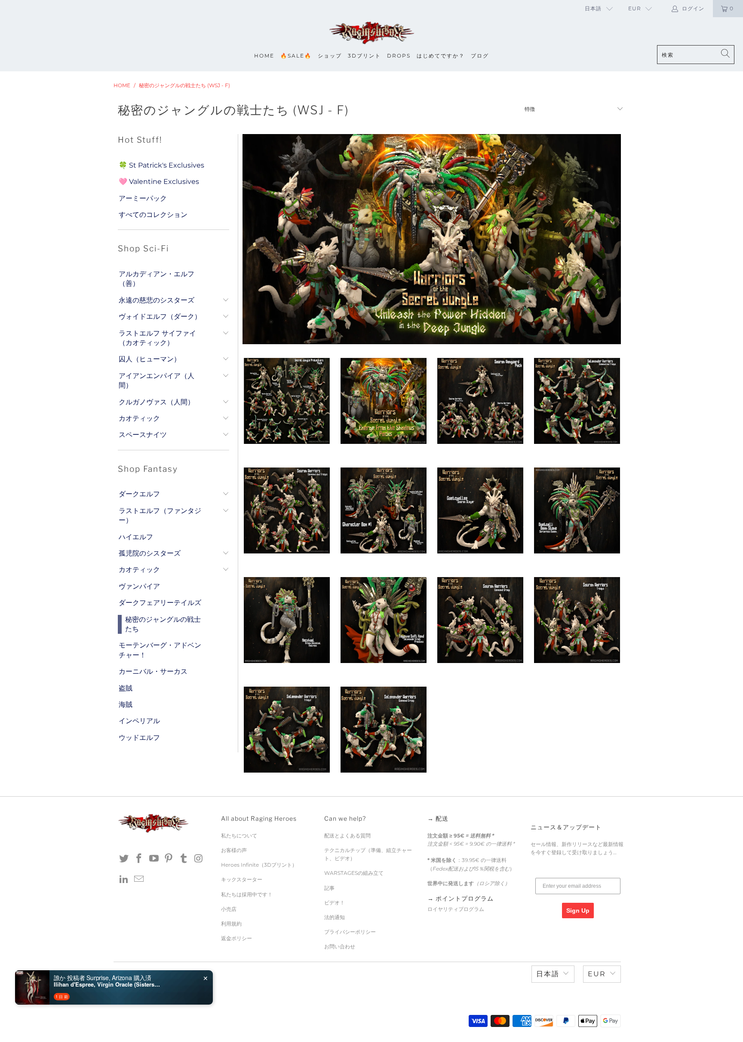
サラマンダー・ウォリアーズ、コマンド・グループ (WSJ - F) (383, 730)
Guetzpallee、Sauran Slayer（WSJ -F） (480, 510)
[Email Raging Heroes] (139, 879)
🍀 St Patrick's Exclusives (161, 165)
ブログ (480, 55)
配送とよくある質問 (347, 835)
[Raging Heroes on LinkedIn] (124, 879)
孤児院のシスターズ (150, 553)
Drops (399, 55)
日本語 (593, 8)
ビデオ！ (334, 902)
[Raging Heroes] (371, 33)
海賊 (125, 704)
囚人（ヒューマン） (150, 359)
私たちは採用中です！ (247, 894)
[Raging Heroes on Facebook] (139, 859)
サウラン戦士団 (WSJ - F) (577, 620)
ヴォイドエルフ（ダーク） (160, 316)
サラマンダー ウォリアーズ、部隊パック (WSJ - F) (287, 730)
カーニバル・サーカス (153, 671)
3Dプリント (364, 55)
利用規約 (231, 923)
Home (264, 55)
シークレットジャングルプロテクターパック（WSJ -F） (287, 401)
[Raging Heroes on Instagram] (198, 859)
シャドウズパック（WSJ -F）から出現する (383, 401)
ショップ (330, 55)
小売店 (228, 909)
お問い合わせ (339, 946)
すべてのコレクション (153, 215)
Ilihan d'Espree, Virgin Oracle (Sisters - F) (107, 984)
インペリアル (139, 721)
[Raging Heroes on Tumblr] (184, 859)
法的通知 (334, 917)
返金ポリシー (236, 938)
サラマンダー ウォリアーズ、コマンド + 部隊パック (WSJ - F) (577, 401)
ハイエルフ (136, 537)
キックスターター (241, 879)
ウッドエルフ (139, 737)
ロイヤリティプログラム (455, 909)
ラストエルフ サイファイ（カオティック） (157, 338)
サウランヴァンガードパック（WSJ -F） (480, 401)
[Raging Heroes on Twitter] (124, 859)
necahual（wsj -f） (287, 620)
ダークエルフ (139, 494)
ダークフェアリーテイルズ (160, 603)
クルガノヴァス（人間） (156, 402)
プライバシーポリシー (350, 932)
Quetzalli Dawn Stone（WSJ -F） (577, 510)
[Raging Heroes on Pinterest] (169, 859)
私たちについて (239, 835)
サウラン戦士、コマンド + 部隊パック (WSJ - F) (287, 510)
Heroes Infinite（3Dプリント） (259, 865)
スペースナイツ (143, 435)
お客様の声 (234, 850)
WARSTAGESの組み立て (354, 873)
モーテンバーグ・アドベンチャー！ (160, 650)
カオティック (139, 418)
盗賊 (125, 688)
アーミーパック (143, 198)
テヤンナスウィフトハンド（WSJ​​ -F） (383, 620)
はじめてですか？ (441, 55)
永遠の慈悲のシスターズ (156, 300)
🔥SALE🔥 (296, 55)
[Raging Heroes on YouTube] (153, 859)
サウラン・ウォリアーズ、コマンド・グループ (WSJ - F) (480, 620)
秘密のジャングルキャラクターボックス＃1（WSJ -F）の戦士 (383, 510)
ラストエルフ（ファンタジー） (160, 515)
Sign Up (577, 910)
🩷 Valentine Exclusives (159, 181)
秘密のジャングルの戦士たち (163, 624)
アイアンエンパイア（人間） (156, 380)
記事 (329, 888)
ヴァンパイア (139, 586)
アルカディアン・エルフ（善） (156, 278)
